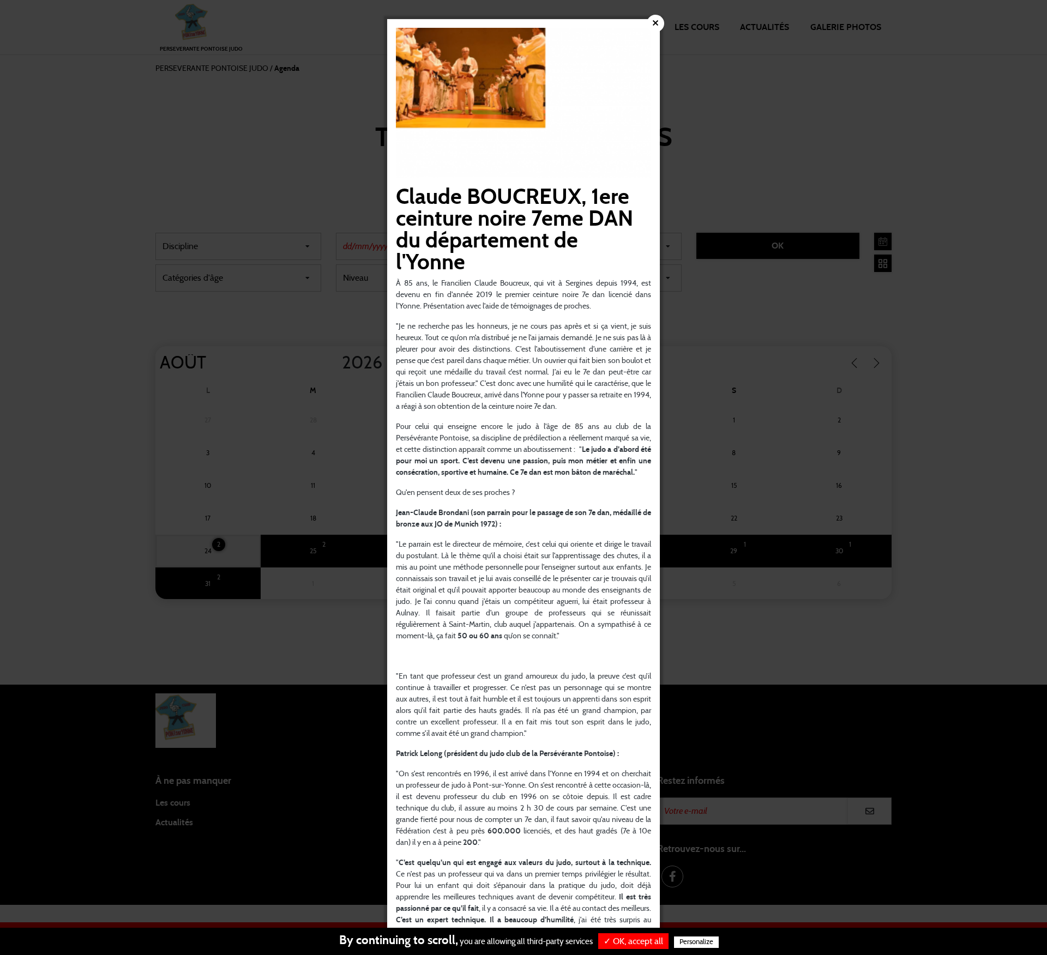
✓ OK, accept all (633, 941)
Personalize (696, 942)
